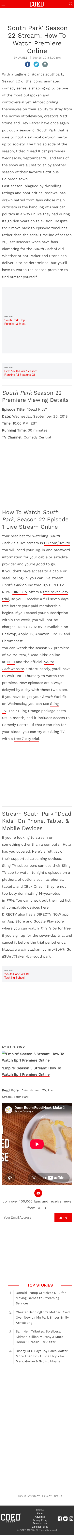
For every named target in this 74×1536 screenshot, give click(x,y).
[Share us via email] (45, 64)
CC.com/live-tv (57, 543)
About (40, 1513)
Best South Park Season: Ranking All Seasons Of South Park (20, 374)
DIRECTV (19, 592)
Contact (40, 1510)
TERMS (58, 1496)
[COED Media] (10, 1522)
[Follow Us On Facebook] (59, 1518)
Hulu (11, 662)
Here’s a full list (45, 851)
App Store (16, 921)
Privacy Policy (40, 1520)
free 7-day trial (26, 739)
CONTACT (34, 1496)
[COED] (37, 3)
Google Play (44, 921)
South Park (21, 1096)
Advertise (40, 1516)
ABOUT (22, 1496)
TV (44, 1090)
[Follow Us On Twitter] (65, 1518)
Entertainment (31, 1090)
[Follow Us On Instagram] (71, 1518)
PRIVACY (47, 1496)
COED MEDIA (27, 1530)
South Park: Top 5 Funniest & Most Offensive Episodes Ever (20, 323)
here (45, 907)
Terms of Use (40, 1523)
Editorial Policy (40, 1526)
